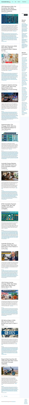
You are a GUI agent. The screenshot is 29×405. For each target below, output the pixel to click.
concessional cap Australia (11, 152)
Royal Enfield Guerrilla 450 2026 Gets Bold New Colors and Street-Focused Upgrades (9, 361)
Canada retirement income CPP (14, 34)
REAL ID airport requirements (11, 310)
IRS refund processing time (12, 350)
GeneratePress (14, 401)
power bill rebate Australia (4, 197)
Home (12, 1)
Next (6, 396)
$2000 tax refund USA (5, 347)
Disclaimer (26, 401)
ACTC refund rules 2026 (11, 347)
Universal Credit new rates (7, 79)
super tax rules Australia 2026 (14, 155)
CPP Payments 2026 (5, 38)
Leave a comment (4, 41)
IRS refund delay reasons (10, 349)
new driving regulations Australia (10, 274)
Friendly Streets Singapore (12, 112)
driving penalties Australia (11, 273)
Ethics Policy (25, 402)
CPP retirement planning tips (11, 38)
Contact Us (25, 400)
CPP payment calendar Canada (9, 37)
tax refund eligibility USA (9, 352)
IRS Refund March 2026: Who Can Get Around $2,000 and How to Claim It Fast (9, 323)
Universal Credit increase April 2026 (5, 78)
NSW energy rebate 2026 (14, 196)
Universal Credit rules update (13, 79)
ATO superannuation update (5, 151)
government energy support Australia (5, 196)
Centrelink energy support (9, 194)
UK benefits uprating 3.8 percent (11, 76)
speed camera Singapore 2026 (5, 118)
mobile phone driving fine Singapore (13, 113)
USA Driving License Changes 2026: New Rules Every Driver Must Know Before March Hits (9, 285)
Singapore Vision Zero (14, 117)
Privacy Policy (24, 1)
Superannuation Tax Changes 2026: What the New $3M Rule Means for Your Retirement (8, 127)
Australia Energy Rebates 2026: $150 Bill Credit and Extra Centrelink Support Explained (8, 166)
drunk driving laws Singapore (4, 112)
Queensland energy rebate (11, 197)
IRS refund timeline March (10, 351)
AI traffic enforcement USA (5, 308)
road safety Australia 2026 (9, 275)
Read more (10, 70)
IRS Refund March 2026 (6, 350)
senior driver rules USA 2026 (8, 312)
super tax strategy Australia (4, 156)
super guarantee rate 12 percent (7, 155)
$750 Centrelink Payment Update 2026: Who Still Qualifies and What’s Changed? (8, 206)
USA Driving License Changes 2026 (7, 314)
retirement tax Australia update (7, 154)
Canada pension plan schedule (6, 34)
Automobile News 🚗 (5, 1)
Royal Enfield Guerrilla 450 (13, 389)
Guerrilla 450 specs (11, 388)
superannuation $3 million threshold (12, 156)
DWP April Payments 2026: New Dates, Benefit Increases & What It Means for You (9, 48)
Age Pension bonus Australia (6, 231)
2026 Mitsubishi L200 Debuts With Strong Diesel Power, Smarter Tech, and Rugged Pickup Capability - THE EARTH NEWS (24, 91)
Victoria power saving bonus (9, 198)
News (15, 1)
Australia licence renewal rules (4, 271)
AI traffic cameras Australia (5, 270)
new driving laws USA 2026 (4, 310)
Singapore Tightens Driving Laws (7, 116)
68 (4, 396)
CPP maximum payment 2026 (9, 36)
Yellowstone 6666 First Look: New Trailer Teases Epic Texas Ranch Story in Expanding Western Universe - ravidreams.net (24, 61)
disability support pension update (11, 236)
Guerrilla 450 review (6, 388)
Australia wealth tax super (4, 152)
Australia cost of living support (5, 232)
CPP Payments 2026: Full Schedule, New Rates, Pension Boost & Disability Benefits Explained (8, 9)
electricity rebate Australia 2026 (9, 195)
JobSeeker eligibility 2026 (10, 237)
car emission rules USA (11, 308)
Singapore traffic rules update (8, 117)
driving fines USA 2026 (7, 309)
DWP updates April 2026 (11, 74)
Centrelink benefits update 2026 (11, 193)
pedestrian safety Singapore (12, 114)
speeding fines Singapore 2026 (12, 118)
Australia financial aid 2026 (12, 232)
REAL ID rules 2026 (10, 311)
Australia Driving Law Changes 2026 (13, 270)
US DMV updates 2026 (14, 312)
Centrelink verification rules (13, 235)
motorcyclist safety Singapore (5, 114)
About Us (19, 1)
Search (23, 13)
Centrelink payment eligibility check (5, 235)
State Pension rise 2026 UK (7, 75)
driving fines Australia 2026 (4, 273)
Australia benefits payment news (14, 231)
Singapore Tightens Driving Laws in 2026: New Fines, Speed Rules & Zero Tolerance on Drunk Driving (9, 87)
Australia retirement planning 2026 (13, 151)
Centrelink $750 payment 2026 (11, 233)
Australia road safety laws (12, 271)
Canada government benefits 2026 (6, 33)
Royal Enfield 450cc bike (7, 389)
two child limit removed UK (14, 75)
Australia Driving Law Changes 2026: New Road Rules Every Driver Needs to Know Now (9, 246)
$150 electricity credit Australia (6, 191)
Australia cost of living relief (13, 191)
